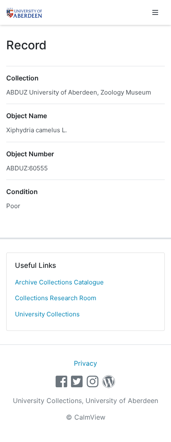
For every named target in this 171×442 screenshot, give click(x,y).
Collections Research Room (55, 298)
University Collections (47, 314)
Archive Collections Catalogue (59, 282)
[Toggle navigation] (155, 12)
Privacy (85, 363)
